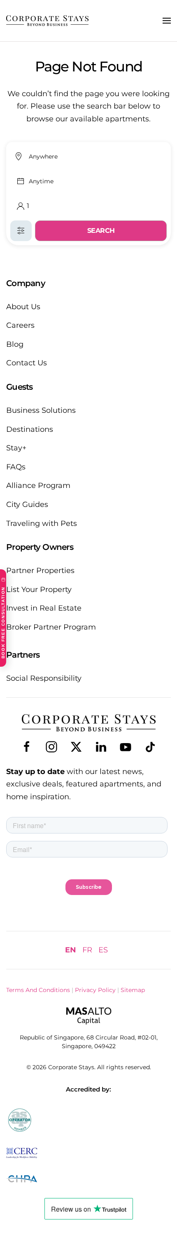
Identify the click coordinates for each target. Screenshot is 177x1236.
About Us (23, 306)
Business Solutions (41, 410)
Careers (20, 325)
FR (87, 949)
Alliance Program (38, 485)
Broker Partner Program (51, 627)
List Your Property (39, 589)
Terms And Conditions (38, 990)
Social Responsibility (44, 678)
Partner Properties (40, 570)
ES (103, 949)
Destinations (29, 429)
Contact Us (26, 362)
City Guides (27, 504)
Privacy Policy (95, 990)
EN (70, 949)
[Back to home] (47, 20)
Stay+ (16, 447)
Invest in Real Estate (44, 608)
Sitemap (133, 990)
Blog (14, 344)
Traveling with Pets (41, 523)
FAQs (16, 466)
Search (101, 230)
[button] (167, 20)
